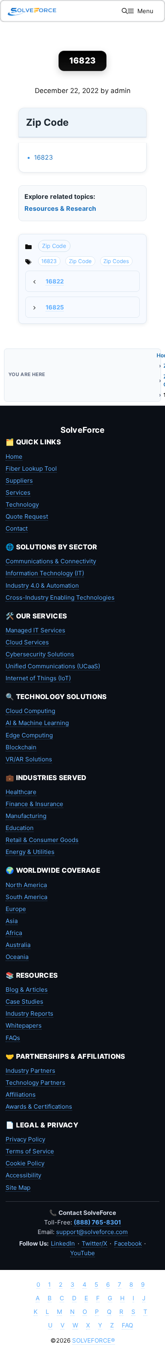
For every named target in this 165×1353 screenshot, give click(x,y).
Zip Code (54, 245)
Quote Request (27, 516)
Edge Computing (29, 735)
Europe (16, 909)
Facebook (128, 1243)
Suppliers (19, 480)
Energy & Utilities (30, 852)
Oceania (17, 957)
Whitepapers (24, 1025)
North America (26, 885)
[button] (125, 11)
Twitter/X (94, 1243)
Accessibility (23, 1175)
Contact (17, 528)
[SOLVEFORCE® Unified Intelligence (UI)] (32, 11)
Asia (12, 921)
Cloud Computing (30, 711)
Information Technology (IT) (45, 573)
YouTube (82, 1253)
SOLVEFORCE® (93, 1340)
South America (26, 897)
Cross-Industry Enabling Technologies (60, 597)
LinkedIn (63, 1243)
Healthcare (21, 792)
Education (20, 828)
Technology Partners (35, 1082)
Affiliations (21, 1094)
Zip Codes (116, 261)
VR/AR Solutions (29, 759)
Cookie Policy (25, 1163)
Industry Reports (29, 1013)
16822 (55, 281)
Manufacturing (26, 816)
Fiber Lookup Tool (31, 468)
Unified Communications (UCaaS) (53, 666)
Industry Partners (30, 1070)
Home (14, 456)
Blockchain (21, 747)
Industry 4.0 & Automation (42, 585)
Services (18, 492)
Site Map (18, 1187)
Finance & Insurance (34, 804)
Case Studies (24, 1001)
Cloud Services (27, 642)
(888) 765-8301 (97, 1222)
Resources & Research (60, 208)
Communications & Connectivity (51, 561)
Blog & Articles (27, 989)
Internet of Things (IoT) (38, 678)
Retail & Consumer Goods (42, 840)
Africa (14, 933)
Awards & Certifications (39, 1106)
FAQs (13, 1038)
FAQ (127, 1325)
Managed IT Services (35, 630)
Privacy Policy (25, 1139)
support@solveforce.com (92, 1232)
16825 (55, 307)
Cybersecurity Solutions (40, 654)
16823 (43, 157)
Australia (18, 945)
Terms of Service (30, 1151)
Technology (22, 504)
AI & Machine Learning (37, 723)
